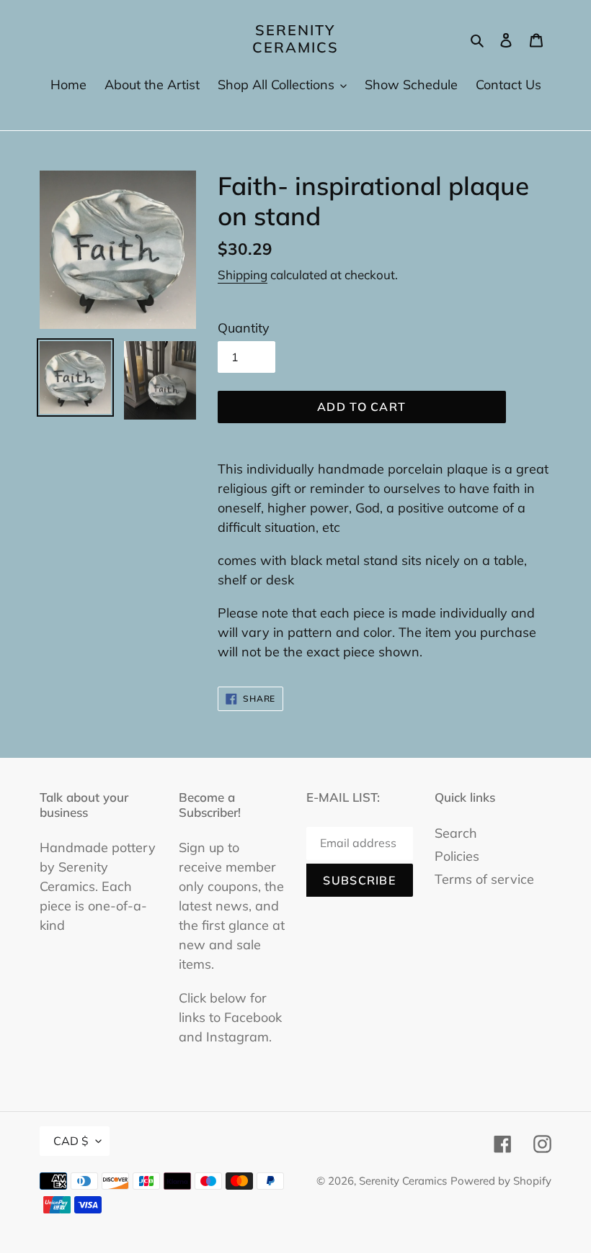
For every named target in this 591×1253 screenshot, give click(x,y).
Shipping (242, 274)
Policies (457, 856)
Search (456, 833)
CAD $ (71, 1141)
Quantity (244, 328)
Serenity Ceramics (295, 39)
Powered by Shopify (500, 1181)
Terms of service (484, 879)
